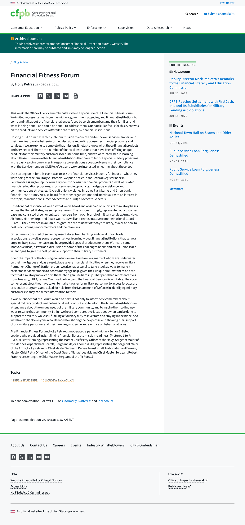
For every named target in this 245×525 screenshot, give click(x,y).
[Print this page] (75, 96)
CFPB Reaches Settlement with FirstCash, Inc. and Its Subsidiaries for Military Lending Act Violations (201, 106)
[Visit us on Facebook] (13, 456)
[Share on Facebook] (40, 95)
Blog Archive (20, 62)
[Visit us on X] (22, 456)
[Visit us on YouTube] (39, 456)
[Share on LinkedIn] (57, 95)
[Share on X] (49, 95)
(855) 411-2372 (227, 3)
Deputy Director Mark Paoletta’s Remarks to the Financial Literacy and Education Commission (201, 83)
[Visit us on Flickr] (47, 456)
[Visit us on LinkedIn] (30, 456)
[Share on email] (66, 95)
